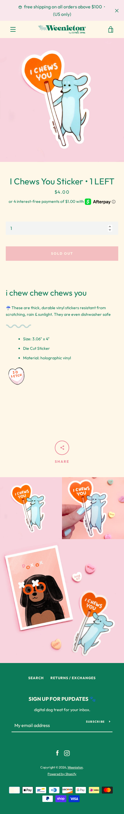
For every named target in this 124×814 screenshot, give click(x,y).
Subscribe (95, 722)
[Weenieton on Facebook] (57, 752)
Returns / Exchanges (73, 678)
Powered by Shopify (62, 774)
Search (36, 678)
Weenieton (75, 767)
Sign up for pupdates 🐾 (62, 699)
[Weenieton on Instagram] (67, 752)
